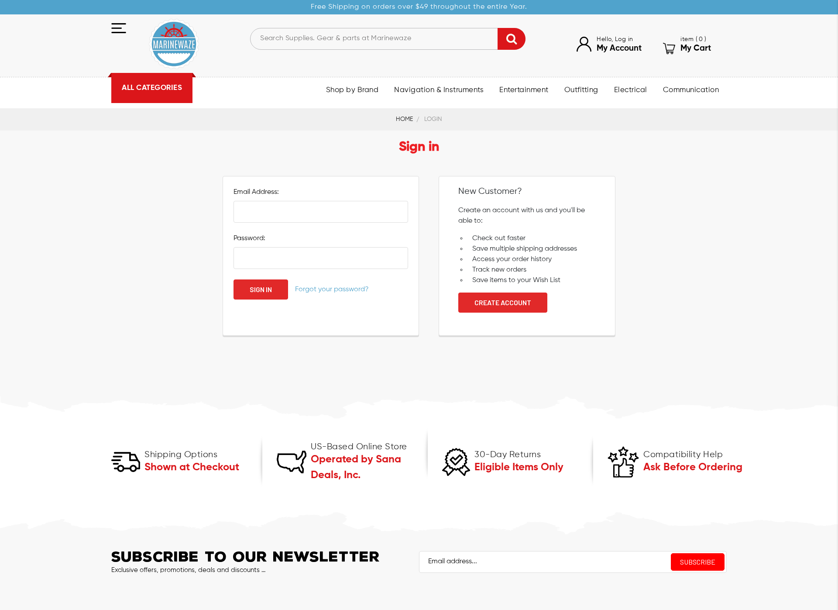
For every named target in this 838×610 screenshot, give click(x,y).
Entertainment (524, 90)
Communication (691, 90)
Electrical (630, 90)
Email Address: (256, 192)
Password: (249, 238)
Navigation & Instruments (439, 90)
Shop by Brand (352, 90)
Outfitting (581, 90)
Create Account (502, 302)
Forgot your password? (332, 289)
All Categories (152, 88)
